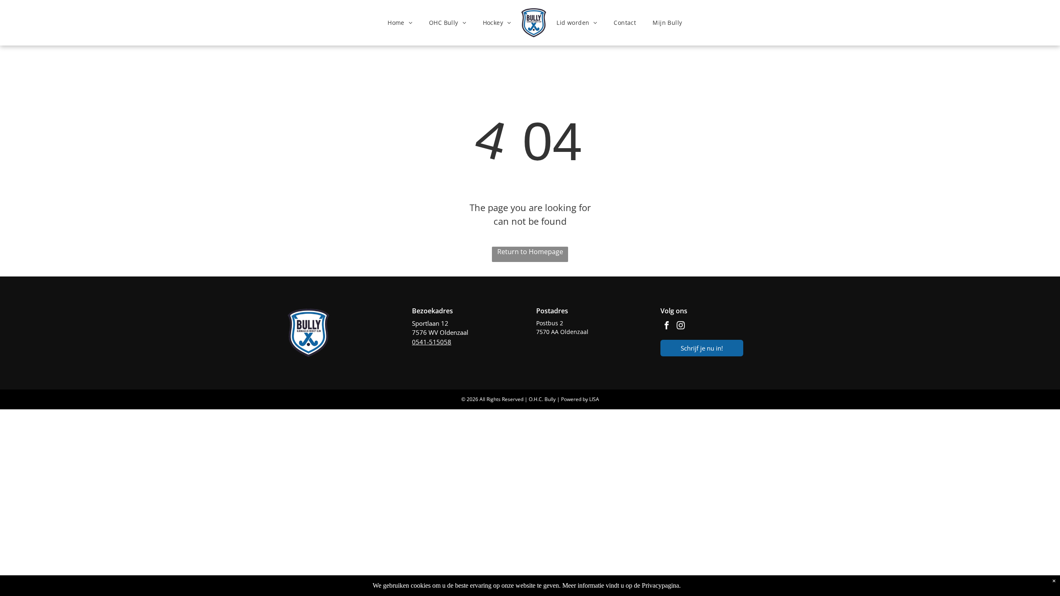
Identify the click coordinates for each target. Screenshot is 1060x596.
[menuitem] (400, 23)
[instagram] (681, 326)
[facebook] (666, 326)
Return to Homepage (530, 251)
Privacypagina (660, 585)
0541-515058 (431, 342)
